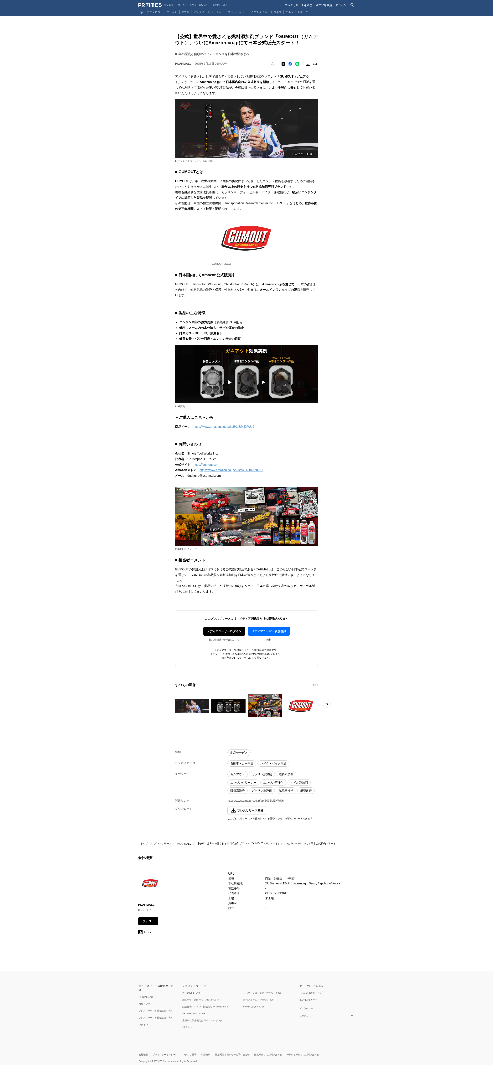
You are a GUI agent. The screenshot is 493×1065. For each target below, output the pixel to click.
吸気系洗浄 (237, 790)
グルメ (289, 12)
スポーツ (302, 12)
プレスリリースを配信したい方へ (156, 1017)
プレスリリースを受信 (298, 5)
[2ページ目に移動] (315, 685)
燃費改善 (306, 790)
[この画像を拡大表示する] (192, 705)
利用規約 (205, 1054)
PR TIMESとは (146, 996)
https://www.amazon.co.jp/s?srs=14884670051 (231, 470)
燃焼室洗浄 (286, 790)
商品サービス (239, 752)
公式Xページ (306, 1008)
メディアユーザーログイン (224, 631)
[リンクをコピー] (315, 64)
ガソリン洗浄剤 (262, 790)
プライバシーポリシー (164, 1054)
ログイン (341, 5)
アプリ (185, 12)
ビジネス (276, 12)
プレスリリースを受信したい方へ (156, 1010)
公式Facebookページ (311, 992)
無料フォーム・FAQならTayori (259, 999)
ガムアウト (237, 774)
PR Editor (187, 1027)
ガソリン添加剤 (262, 774)
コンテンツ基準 (188, 1054)
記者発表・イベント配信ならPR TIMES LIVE (205, 1006)
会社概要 (143, 1054)
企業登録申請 (324, 5)
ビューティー (216, 12)
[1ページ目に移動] (313, 685)
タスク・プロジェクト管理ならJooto (262, 992)
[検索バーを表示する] (352, 5)
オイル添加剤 (299, 782)
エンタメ (198, 12)
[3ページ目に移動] (317, 685)
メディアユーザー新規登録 (269, 631)
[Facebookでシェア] (290, 64)
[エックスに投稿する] (283, 64)
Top (140, 12)
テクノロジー (155, 12)
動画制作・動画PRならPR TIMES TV (200, 999)
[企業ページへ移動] (150, 884)
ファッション (236, 12)
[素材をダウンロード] (308, 64)
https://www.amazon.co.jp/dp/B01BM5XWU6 (224, 426)
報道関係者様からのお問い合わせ (232, 1054)
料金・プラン (146, 1003)
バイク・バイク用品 (273, 763)
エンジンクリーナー (243, 782)
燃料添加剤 (286, 774)
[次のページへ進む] (327, 704)
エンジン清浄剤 (273, 782)
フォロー (148, 921)
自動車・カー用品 (241, 763)
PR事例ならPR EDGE (254, 1006)
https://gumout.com (206, 464)
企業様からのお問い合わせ (268, 1054)
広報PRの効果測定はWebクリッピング (202, 1020)
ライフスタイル (257, 12)
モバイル (172, 12)
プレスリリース (162, 843)
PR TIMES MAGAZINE (193, 1013)
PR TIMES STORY (191, 992)
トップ (144, 843)
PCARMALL (184, 843)
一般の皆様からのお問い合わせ (303, 1054)
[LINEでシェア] (297, 64)
